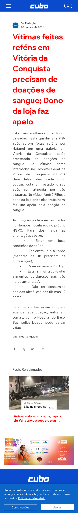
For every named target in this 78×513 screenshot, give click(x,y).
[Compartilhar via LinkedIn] (33, 349)
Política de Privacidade (31, 498)
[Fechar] (72, 489)
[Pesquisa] (68, 6)
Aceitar (57, 507)
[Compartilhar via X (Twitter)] (23, 349)
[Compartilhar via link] (42, 349)
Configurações (20, 507)
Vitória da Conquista (25, 336)
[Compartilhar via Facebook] (14, 349)
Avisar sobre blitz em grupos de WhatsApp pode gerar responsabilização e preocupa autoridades (37, 418)
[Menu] (8, 6)
